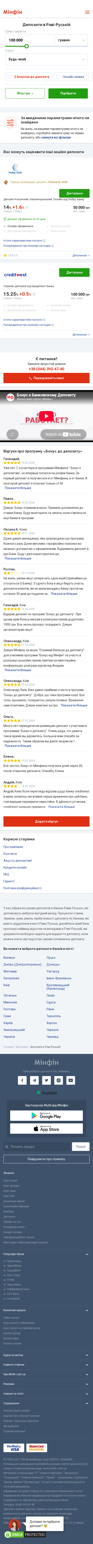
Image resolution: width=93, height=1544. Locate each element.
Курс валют (10, 1180)
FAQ (6, 874)
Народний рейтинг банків (19, 1237)
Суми (7, 1016)
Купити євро (11, 1338)
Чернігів (9, 1036)
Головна (8, 1047)
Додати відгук (46, 821)
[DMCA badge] (46, 1534)
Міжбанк (8, 1211)
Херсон (51, 1023)
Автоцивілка (11, 1426)
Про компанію (13, 847)
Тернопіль (53, 1016)
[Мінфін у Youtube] (70, 1080)
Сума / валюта (15, 31)
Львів (50, 995)
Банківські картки (14, 1201)
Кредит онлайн (12, 1232)
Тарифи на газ (12, 1221)
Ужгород (52, 971)
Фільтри (23, 93)
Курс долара (11, 1185)
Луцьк (50, 957)
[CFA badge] (59, 1448)
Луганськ (10, 995)
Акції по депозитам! (17, 860)
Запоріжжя (11, 978)
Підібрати (68, 93)
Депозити (22, 1047)
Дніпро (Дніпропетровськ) (22, 964)
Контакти (10, 853)
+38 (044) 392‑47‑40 (46, 369)
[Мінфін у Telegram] (34, 1080)
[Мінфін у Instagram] (58, 1080)
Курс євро (9, 1190)
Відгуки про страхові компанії (21, 1415)
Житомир (10, 971)
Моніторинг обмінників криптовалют (25, 1242)
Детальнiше (79, 255)
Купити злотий (12, 1343)
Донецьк (52, 964)
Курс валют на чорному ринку (21, 1328)
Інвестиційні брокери (16, 1206)
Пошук (81, 1146)
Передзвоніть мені (49, 378)
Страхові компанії (14, 1431)
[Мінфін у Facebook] (22, 1080)
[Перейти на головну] (12, 12)
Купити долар (11, 1333)
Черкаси (52, 1030)
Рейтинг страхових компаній (20, 1421)
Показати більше (18, 488)
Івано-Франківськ (58, 978)
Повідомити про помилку (46, 1159)
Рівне (50, 1009)
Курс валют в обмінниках (19, 1322)
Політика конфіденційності (22, 888)
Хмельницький (14, 1030)
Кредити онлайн (15, 867)
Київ (6, 985)
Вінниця (9, 957)
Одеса (51, 1002)
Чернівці (52, 1036)
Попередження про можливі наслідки (26, 245)
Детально (74, 193)
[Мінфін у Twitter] (46, 1080)
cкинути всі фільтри (56, 137)
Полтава (9, 1009)
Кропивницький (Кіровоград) (57, 986)
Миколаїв (10, 1002)
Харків (8, 1023)
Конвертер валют (14, 1227)
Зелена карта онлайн (16, 1410)
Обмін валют (11, 1317)
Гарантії (9, 881)
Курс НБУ (9, 1196)
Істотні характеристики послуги (22, 240)
